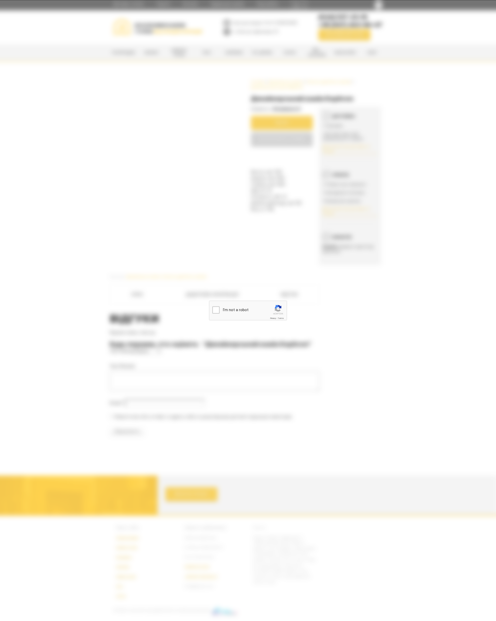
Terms (281, 318)
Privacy (273, 318)
